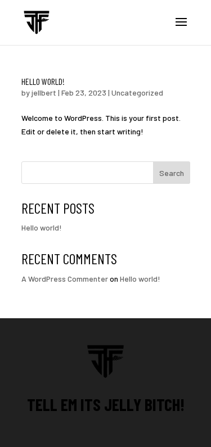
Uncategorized (137, 92)
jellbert (44, 92)
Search (171, 173)
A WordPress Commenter (64, 278)
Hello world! (43, 81)
